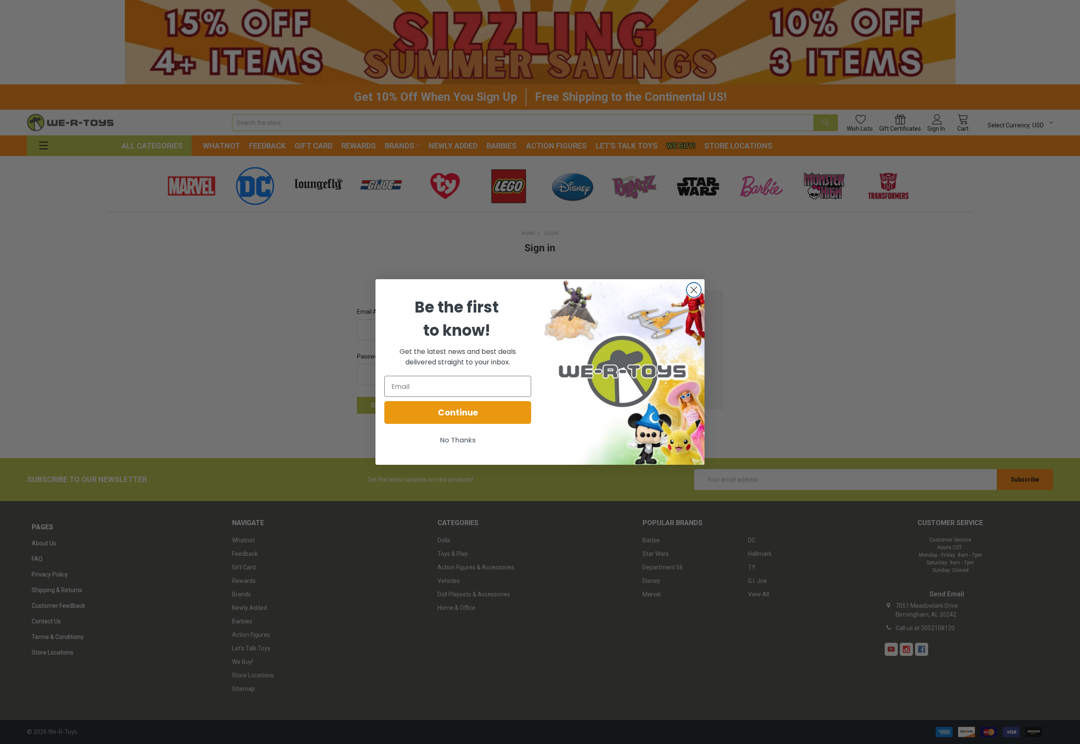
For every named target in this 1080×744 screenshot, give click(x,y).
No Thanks (458, 440)
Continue (458, 412)
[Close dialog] (693, 290)
